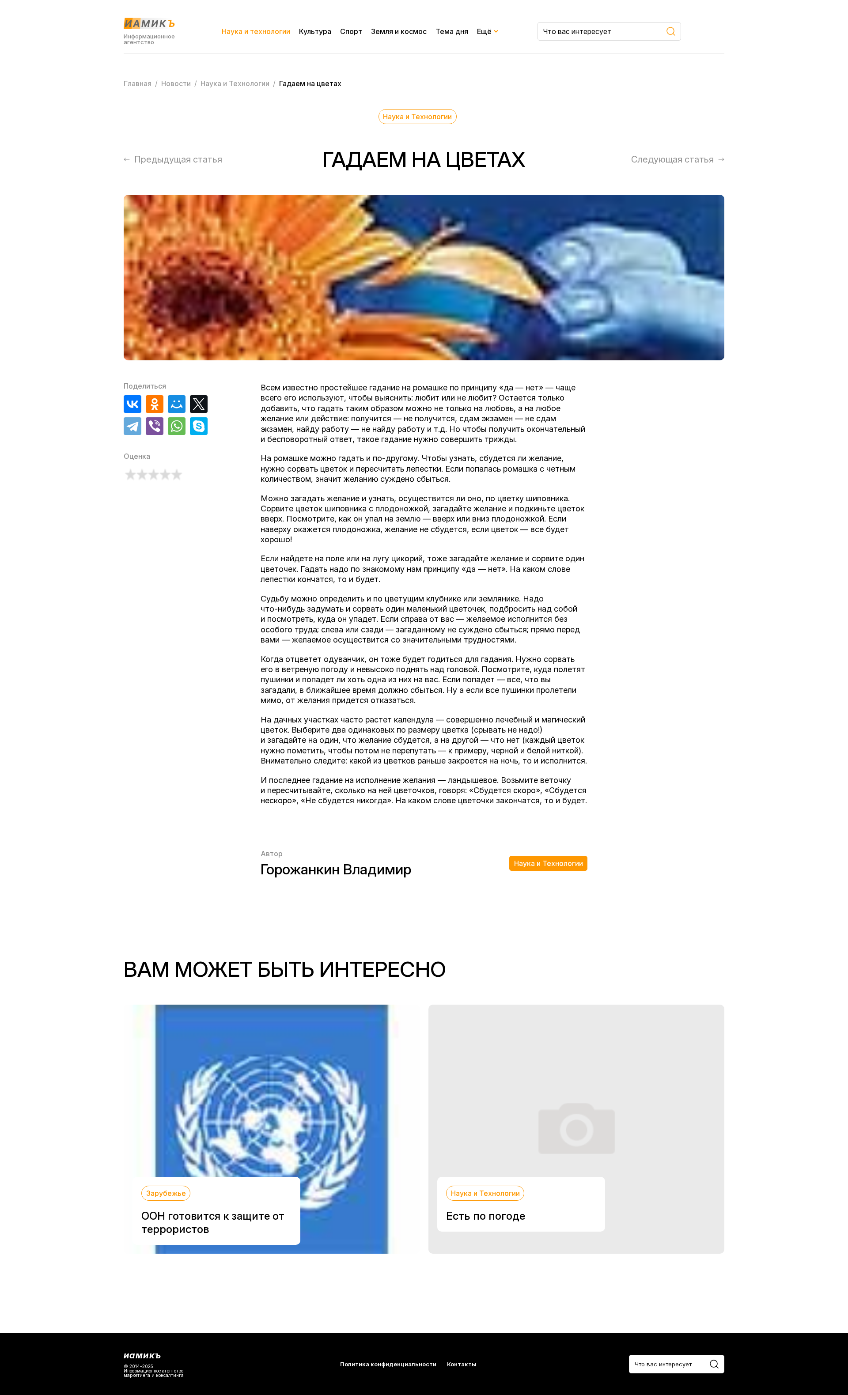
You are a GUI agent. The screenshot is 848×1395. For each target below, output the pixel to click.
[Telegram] (132, 426)
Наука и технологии (256, 31)
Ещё (484, 31)
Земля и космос (399, 31)
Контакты (462, 1364)
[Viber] (154, 426)
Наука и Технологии (417, 116)
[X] (199, 404)
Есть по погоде (485, 1216)
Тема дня (451, 31)
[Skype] (199, 426)
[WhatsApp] (177, 426)
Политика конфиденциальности (388, 1364)
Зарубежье (166, 1193)
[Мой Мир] (177, 404)
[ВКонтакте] (132, 404)
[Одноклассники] (154, 404)
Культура (315, 31)
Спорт (351, 31)
